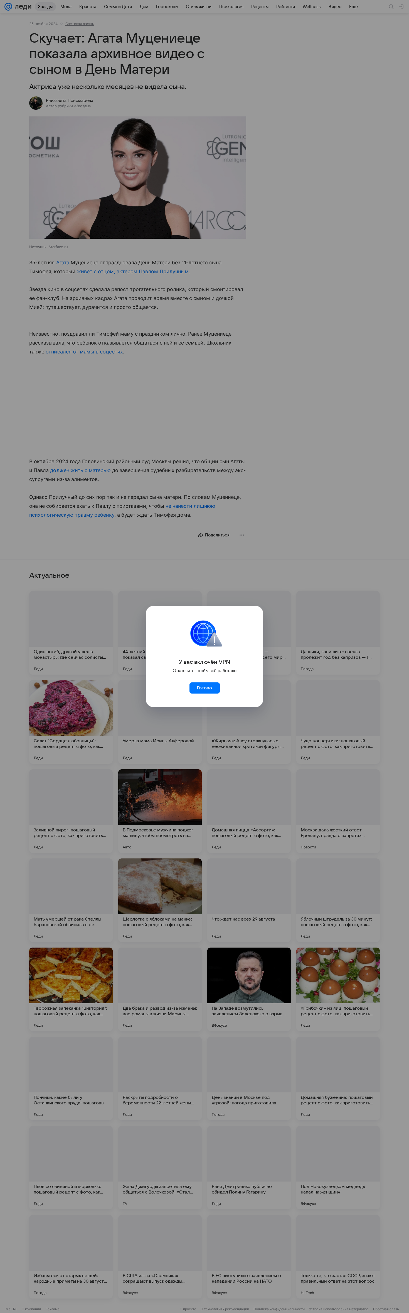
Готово (204, 687)
